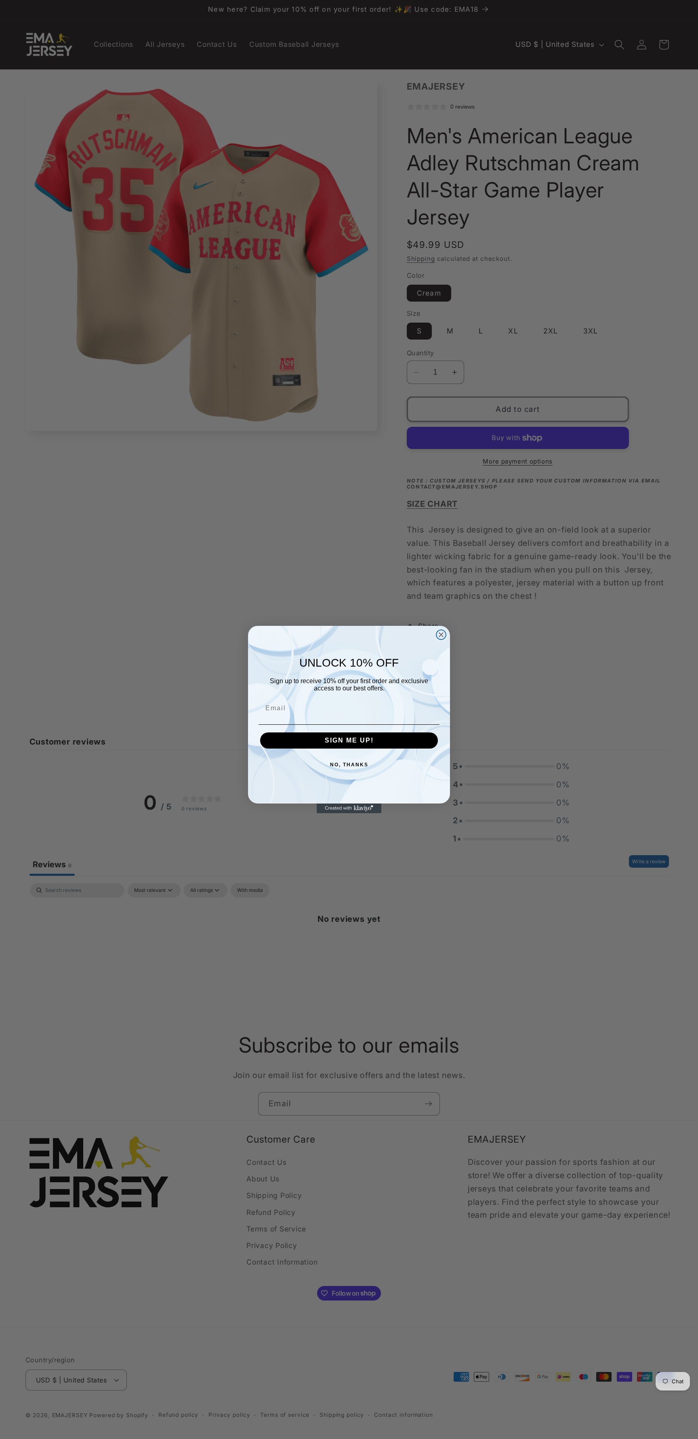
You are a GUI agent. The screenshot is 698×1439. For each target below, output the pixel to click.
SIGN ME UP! (349, 740)
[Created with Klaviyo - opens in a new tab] (349, 808)
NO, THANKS (349, 765)
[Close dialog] (441, 635)
